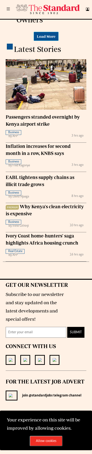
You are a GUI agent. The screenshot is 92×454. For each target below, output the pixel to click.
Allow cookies (46, 441)
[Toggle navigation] (8, 9)
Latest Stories (37, 49)
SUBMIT (76, 332)
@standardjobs (40, 395)
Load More (46, 36)
